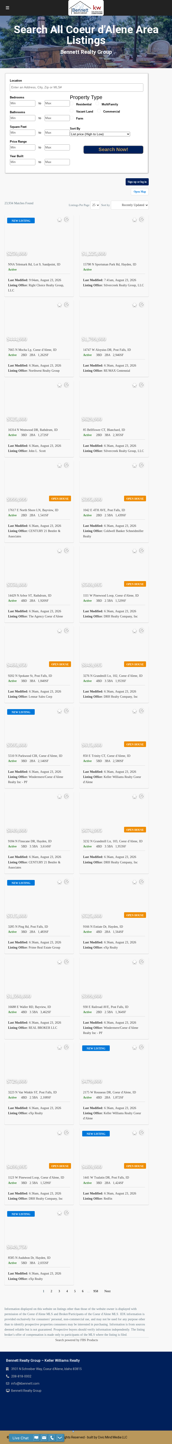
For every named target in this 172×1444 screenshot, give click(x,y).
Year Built (16, 156)
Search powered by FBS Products (76, 1340)
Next (107, 1291)
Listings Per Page (79, 205)
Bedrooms (17, 97)
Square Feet (18, 126)
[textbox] (77, 87)
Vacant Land (84, 111)
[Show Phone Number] (52, 1438)
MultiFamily (110, 104)
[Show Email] (44, 1438)
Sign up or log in (137, 181)
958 (95, 1291)
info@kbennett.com (25, 1383)
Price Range (18, 141)
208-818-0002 (21, 1376)
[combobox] (76, 87)
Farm (79, 118)
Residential (84, 104)
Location (16, 80)
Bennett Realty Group (26, 1390)
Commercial (111, 111)
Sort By (75, 128)
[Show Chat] (36, 1438)
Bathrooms (17, 112)
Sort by (105, 205)
